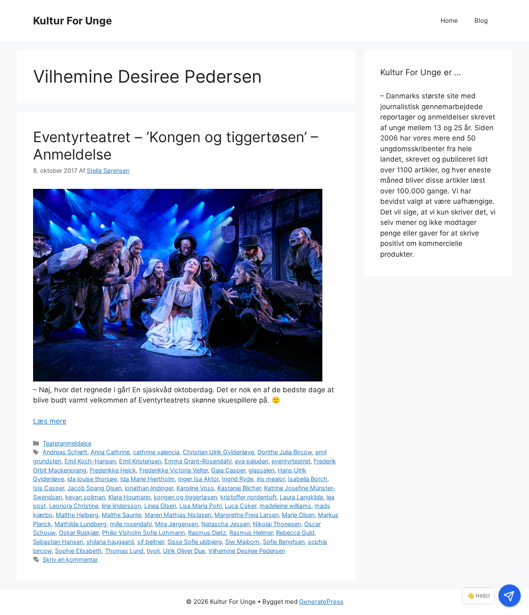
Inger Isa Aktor (198, 478)
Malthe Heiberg (77, 514)
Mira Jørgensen (176, 523)
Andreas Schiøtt (65, 451)
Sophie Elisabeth (78, 550)
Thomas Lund (124, 550)
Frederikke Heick (113, 470)
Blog (481, 20)
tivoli (153, 550)
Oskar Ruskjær (79, 532)
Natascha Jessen (225, 523)
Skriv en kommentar (70, 559)
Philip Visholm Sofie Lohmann (143, 532)
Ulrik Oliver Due (184, 550)
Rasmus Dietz (207, 532)
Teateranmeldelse (67, 443)
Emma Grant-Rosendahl (197, 461)
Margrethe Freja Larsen (246, 514)
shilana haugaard (110, 541)
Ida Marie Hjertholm (147, 478)
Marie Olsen (298, 514)
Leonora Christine (73, 505)
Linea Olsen (160, 505)
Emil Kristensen (140, 461)
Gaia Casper (228, 470)
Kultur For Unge (72, 20)
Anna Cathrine (110, 451)
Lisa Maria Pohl (200, 505)
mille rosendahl (131, 523)
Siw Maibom (242, 541)
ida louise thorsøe (92, 478)
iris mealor (271, 478)
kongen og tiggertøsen (185, 497)
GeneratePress (321, 601)
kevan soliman (85, 497)
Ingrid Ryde (237, 478)
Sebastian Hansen (58, 541)
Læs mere (50, 421)
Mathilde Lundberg (81, 523)
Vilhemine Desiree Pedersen (246, 550)
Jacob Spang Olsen (94, 487)
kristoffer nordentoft (248, 497)
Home (449, 20)
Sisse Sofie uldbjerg (194, 541)
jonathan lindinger (149, 487)
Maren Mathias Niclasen (178, 514)
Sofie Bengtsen (284, 541)
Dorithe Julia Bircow (284, 451)
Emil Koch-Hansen (90, 461)
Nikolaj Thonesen (277, 523)
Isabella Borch (307, 478)
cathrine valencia (156, 451)
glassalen (261, 470)
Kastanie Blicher (239, 487)
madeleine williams (285, 505)
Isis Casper (48, 487)
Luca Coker (240, 505)
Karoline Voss (195, 487)
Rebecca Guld (295, 532)
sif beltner (150, 541)
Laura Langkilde (301, 497)
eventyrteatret (291, 461)
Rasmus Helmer (251, 532)
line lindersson (121, 505)
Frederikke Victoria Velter (173, 470)
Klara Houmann (129, 497)
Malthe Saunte (121, 514)
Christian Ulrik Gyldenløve (218, 451)
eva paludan (251, 461)
